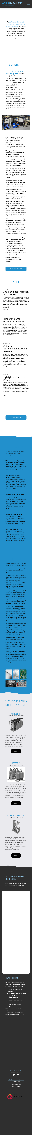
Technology (5, 289)
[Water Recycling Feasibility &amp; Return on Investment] (16, 340)
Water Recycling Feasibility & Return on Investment (15, 348)
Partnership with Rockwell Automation (14, 320)
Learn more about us (16, 269)
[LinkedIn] (14, 1074)
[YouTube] (18, 1074)
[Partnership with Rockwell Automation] (16, 313)
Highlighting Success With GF (14, 378)
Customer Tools (6, 343)
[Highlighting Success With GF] (16, 372)
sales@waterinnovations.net (16, 1080)
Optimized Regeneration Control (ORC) (16, 293)
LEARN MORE (16, 751)
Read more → (6, 309)
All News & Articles (16, 417)
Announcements (6, 316)
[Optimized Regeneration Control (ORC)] (16, 286)
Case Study (5, 374)
